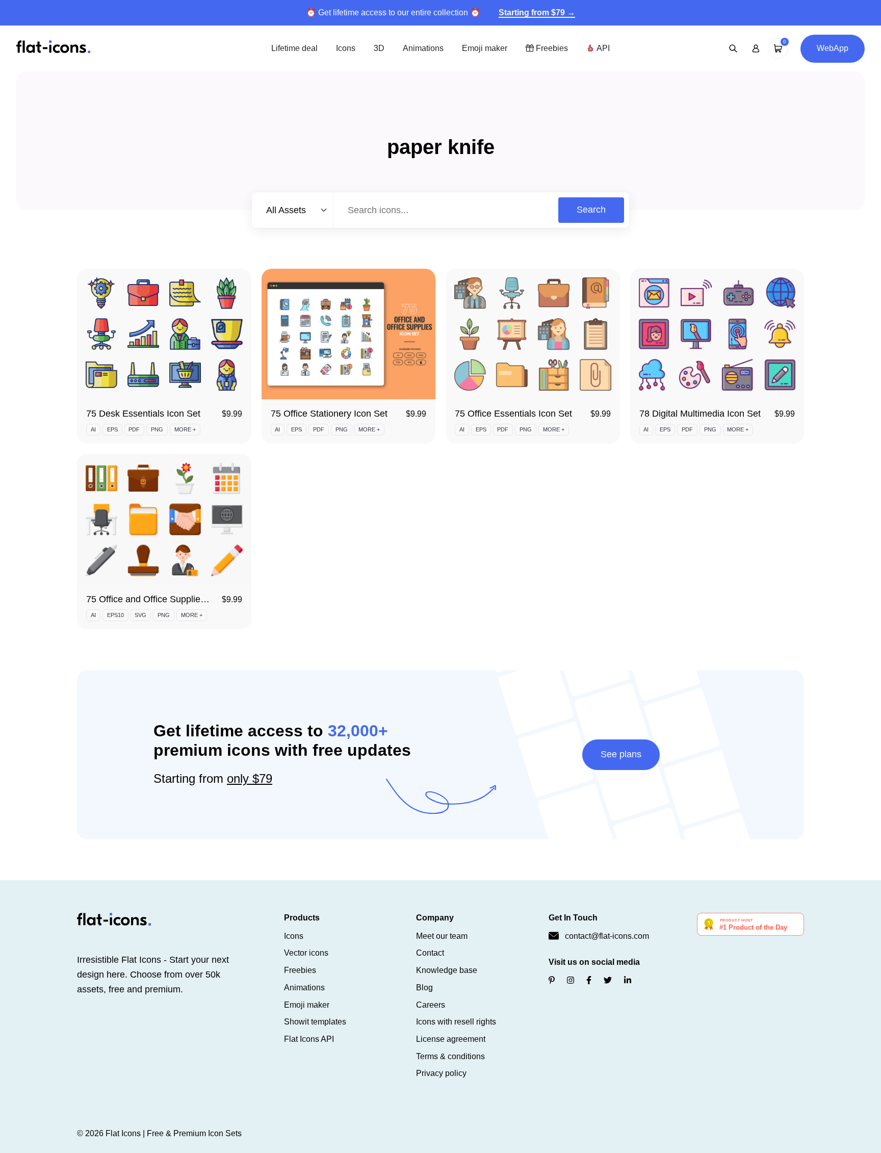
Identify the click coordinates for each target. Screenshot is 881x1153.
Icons (345, 48)
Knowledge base (446, 970)
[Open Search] (733, 48)
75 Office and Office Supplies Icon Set (163, 599)
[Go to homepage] (53, 47)
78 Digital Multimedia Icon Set (700, 413)
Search (591, 209)
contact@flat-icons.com (607, 936)
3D (379, 48)
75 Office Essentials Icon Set (513, 413)
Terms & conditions (450, 1056)
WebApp (832, 48)
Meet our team (442, 936)
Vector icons (306, 953)
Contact (430, 953)
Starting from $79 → (537, 12)
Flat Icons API (309, 1039)
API (602, 48)
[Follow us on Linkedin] (627, 980)
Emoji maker (484, 48)
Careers (430, 1005)
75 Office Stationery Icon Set (329, 413)
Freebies (551, 48)
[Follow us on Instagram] (570, 980)
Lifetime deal (294, 48)
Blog (424, 987)
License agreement (450, 1039)
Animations (423, 48)
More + (185, 429)
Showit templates (315, 1021)
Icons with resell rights (456, 1021)
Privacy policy (441, 1073)
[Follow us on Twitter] (608, 980)
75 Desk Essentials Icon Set (143, 413)
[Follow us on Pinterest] (552, 980)
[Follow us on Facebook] (588, 980)
